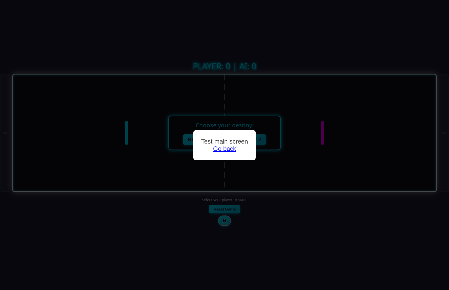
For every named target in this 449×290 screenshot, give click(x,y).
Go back (224, 148)
